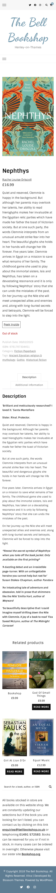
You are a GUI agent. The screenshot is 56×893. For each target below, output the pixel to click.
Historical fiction (36, 360)
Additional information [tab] (29, 385)
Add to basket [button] (14, 668)
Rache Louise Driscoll (17, 180)
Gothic (21, 360)
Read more (41, 707)
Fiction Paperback (25, 351)
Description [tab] (29, 377)
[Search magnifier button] (50, 786)
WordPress (46, 880)
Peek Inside (11, 324)
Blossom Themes (13, 880)
